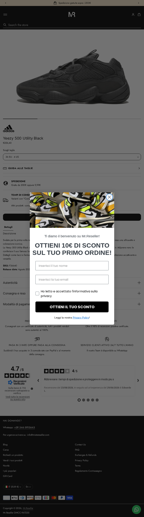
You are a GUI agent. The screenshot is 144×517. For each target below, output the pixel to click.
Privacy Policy (81, 317)
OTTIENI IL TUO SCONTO (72, 307)
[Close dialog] (109, 197)
